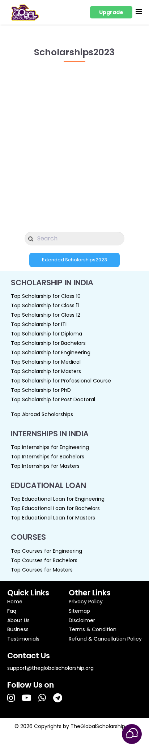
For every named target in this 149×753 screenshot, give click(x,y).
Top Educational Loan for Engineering (58, 498)
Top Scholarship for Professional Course (61, 380)
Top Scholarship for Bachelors (48, 343)
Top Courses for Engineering (46, 551)
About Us (18, 620)
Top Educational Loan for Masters (53, 517)
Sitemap (79, 611)
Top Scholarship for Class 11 (45, 305)
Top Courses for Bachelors (44, 560)
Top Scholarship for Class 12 (45, 314)
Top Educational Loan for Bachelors (55, 508)
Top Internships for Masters (45, 466)
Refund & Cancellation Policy (105, 638)
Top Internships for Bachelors (47, 456)
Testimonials (23, 638)
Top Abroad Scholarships (42, 414)
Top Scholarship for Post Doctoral (53, 399)
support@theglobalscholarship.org (50, 668)
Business (18, 629)
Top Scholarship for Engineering (50, 352)
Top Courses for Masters (42, 569)
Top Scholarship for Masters (46, 371)
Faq (11, 611)
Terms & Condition (92, 629)
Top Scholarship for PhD (41, 390)
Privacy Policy (86, 601)
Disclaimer (82, 620)
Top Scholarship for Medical (46, 361)
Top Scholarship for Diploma (46, 333)
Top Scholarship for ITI (39, 324)
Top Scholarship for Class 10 (46, 296)
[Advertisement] (74, 143)
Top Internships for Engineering (50, 447)
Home (14, 601)
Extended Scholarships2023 (74, 259)
